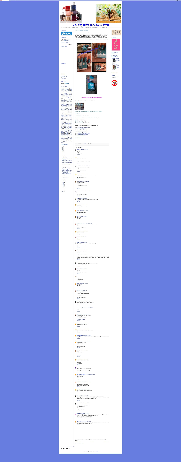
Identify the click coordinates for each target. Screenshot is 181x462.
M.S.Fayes (62, 120)
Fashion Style (65, 109)
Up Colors (67, 138)
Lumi (66, 119)
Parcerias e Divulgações (103, 27)
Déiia (77, 290)
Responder (78, 154)
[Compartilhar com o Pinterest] (91, 143)
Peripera (70, 128)
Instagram (83, 319)
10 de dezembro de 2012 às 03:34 (84, 323)
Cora (70, 99)
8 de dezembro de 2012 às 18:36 (83, 149)
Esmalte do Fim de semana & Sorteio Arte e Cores (66, 177)
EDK (68, 105)
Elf (70, 105)
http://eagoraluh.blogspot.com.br (82, 129)
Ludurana (62, 119)
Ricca (70, 131)
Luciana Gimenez (68, 118)
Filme (69, 109)
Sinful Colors (67, 134)
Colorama (70, 97)
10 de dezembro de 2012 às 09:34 (85, 341)
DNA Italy (69, 103)
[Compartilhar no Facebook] (90, 143)
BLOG (78, 319)
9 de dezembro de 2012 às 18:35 (85, 262)
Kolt (66, 115)
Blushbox (70, 93)
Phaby (78, 198)
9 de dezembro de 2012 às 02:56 (83, 216)
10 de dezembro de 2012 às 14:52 (85, 389)
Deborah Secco (69, 101)
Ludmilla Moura (79, 341)
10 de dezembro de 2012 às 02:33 (86, 314)
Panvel (70, 126)
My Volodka (78, 367)
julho (63, 183)
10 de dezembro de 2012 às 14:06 (90, 374)
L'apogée (62, 116)
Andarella (71, 89)
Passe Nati (66, 127)
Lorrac (63, 118)
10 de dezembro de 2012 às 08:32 (86, 335)
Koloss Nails (62, 115)
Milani (65, 122)
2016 (62, 150)
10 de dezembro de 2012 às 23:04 (84, 413)
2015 (62, 151)
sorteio (65, 135)
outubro (64, 180)
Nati (66, 124)
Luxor (70, 119)
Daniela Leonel (79, 389)
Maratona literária (66, 120)
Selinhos (77, 27)
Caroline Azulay (79, 301)
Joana (78, 242)
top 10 (64, 137)
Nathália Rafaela (79, 314)
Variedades (65, 139)
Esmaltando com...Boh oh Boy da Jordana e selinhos (66, 172)
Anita (62, 90)
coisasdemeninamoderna (80, 307)
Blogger (97, 451)
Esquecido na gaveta (68, 107)
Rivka (67, 132)
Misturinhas (70, 122)
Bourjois (62, 94)
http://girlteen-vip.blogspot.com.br (82, 132)
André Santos (79, 181)
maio (63, 185)
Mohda (63, 123)
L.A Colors (69, 115)
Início (61, 27)
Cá (77, 236)
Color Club (68, 96)
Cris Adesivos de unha (63, 100)
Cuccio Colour (68, 100)
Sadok (70, 132)
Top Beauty (68, 137)
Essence (62, 108)
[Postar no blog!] (88, 143)
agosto (63, 182)
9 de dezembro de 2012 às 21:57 (84, 283)
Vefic (68, 139)
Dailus (62, 101)
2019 (62, 147)
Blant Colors (65, 93)
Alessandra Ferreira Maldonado (81, 374)
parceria (62, 127)
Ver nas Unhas (79, 355)
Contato (82, 27)
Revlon (66, 131)
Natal (63, 124)
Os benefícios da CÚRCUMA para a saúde (118, 60)
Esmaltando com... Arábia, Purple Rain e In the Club (66, 169)
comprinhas (62, 99)
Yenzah (65, 141)
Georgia (78, 149)
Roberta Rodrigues (79, 335)
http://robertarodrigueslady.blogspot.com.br (84, 133)
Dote (71, 104)
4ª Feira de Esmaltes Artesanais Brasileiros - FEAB (117, 66)
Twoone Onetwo (63, 138)
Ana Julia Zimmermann (80, 223)
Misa (67, 122)
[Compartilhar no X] (89, 143)
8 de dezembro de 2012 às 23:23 (84, 210)
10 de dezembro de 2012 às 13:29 (84, 367)
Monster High (66, 123)
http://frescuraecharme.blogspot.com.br (81, 131)
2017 (62, 149)
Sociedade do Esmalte (115, 64)
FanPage (80, 319)
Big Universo (66, 92)
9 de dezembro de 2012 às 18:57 (83, 268)
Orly (62, 126)
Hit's (66, 111)
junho (63, 184)
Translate (67, 40)
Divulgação (65, 103)
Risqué (62, 132)
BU (70, 94)
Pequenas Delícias (66, 128)
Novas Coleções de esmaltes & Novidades (91, 27)
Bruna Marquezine (67, 94)
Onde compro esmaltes (67, 27)
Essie (65, 108)
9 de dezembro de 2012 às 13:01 (82, 236)
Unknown (78, 210)
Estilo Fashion (69, 108)
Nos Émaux (78, 413)
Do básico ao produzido (65, 104)
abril (63, 186)
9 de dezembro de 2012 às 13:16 (83, 242)
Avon (68, 90)
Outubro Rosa (66, 126)
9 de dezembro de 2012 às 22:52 (83, 290)
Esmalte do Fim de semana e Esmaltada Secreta (66, 167)
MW (69, 123)
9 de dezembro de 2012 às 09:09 (87, 223)
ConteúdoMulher (67, 99)
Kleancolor (64, 114)
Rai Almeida (78, 262)
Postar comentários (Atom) (80, 443)
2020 (62, 146)
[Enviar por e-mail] (87, 143)
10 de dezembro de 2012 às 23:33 (86, 421)
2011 (62, 191)
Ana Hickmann (66, 89)
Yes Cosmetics (69, 141)
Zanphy (62, 142)
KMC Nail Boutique (69, 114)
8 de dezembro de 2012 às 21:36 (85, 181)
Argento (65, 90)
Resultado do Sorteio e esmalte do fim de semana (66, 157)
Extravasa (62, 109)
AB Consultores (66, 88)
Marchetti (70, 120)
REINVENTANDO (79, 421)
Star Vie (70, 135)
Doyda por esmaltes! (65, 105)
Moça (77, 268)
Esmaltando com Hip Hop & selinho (67, 170)
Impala (70, 111)
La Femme (66, 116)
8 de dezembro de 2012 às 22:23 (83, 198)
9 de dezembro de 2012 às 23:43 (88, 307)
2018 (62, 148)
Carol (77, 216)
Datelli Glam (65, 101)
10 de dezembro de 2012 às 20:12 (84, 395)
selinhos (66, 133)
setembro (64, 181)
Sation (62, 133)
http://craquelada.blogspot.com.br (81, 128)
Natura (69, 124)
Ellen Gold (64, 106)
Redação (78, 395)
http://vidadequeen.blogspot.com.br (81, 135)
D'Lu (71, 100)
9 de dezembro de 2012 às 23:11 (85, 301)
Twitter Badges (64, 78)
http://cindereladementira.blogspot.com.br (84, 127)
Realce (66, 130)
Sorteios (73, 27)
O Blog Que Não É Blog (115, 58)
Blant (61, 93)
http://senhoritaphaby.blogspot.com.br (82, 134)
